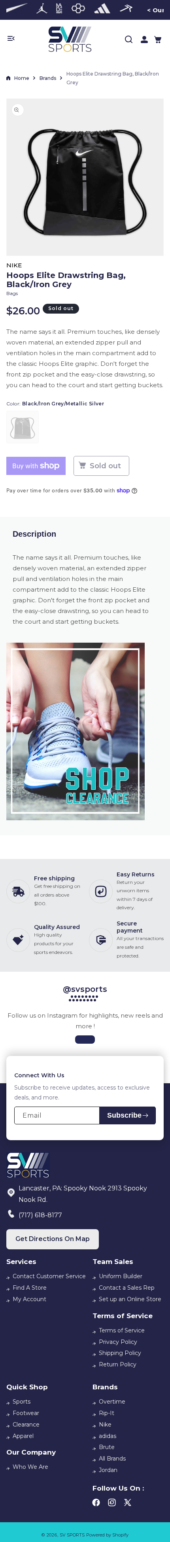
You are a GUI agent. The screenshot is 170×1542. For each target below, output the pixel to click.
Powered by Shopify (107, 1535)
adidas (107, 1436)
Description (34, 534)
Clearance (26, 1424)
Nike (105, 1424)
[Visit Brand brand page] (14, 10)
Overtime (112, 1401)
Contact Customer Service (49, 1276)
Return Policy (117, 1364)
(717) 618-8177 (40, 1215)
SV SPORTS (72, 1535)
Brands (48, 78)
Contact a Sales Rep (127, 1287)
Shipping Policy (120, 1353)
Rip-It (106, 1413)
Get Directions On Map (52, 1239)
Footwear (26, 1413)
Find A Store (30, 1287)
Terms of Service (122, 1330)
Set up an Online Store (130, 1299)
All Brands (112, 1458)
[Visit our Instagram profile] (85, 1039)
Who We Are (30, 1466)
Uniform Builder (120, 1276)
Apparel (23, 1436)
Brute (107, 1447)
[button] (157, 39)
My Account (29, 1299)
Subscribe (124, 1115)
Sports (21, 1401)
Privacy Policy (118, 1341)
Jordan (108, 1470)
